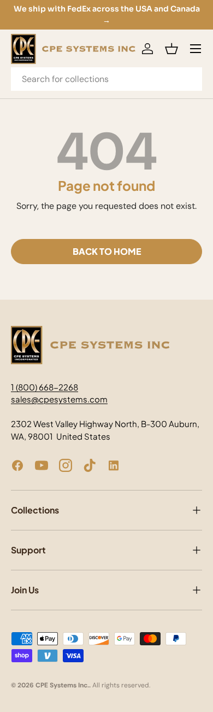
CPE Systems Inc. (62, 685)
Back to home (107, 251)
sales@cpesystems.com (59, 399)
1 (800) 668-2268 (44, 387)
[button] (171, 49)
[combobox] (106, 79)
